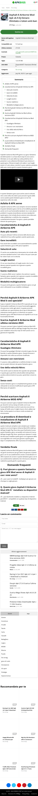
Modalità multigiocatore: (15, 105)
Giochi (8, 7)
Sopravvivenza (6, 676)
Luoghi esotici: (12, 99)
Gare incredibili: (12, 93)
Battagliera (4, 639)
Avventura (4, 621)
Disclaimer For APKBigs (14, 794)
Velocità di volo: (12, 96)
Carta (3, 632)
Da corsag (14, 7)
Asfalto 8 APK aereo (11, 84)
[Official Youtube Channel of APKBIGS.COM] (19, 785)
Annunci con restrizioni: (15, 127)
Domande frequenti (12, 149)
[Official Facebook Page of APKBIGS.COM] (8, 785)
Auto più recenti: (12, 90)
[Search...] (31, 1)
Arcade (3, 625)
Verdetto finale (10, 146)
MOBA (3, 646)
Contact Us (34, 794)
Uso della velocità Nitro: (15, 130)
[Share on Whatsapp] (25, 510)
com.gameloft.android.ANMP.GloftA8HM (26, 52)
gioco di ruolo (5, 661)
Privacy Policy (25, 794)
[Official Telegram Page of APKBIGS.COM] (29, 785)
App (28, 613)
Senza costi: (11, 133)
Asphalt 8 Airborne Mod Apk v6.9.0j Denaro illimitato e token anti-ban (18, 10)
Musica (3, 650)
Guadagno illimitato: (14, 124)
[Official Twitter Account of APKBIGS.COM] (14, 785)
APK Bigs (12, 25)
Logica (3, 643)
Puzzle (3, 654)
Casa (3, 7)
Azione (3, 617)
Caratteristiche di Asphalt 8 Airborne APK (19, 87)
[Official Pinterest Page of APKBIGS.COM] (24, 785)
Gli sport (4, 668)
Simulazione (5, 665)
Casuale (3, 636)
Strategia (4, 672)
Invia (4, 546)
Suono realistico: (12, 102)
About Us (4, 794)
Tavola (3, 628)
